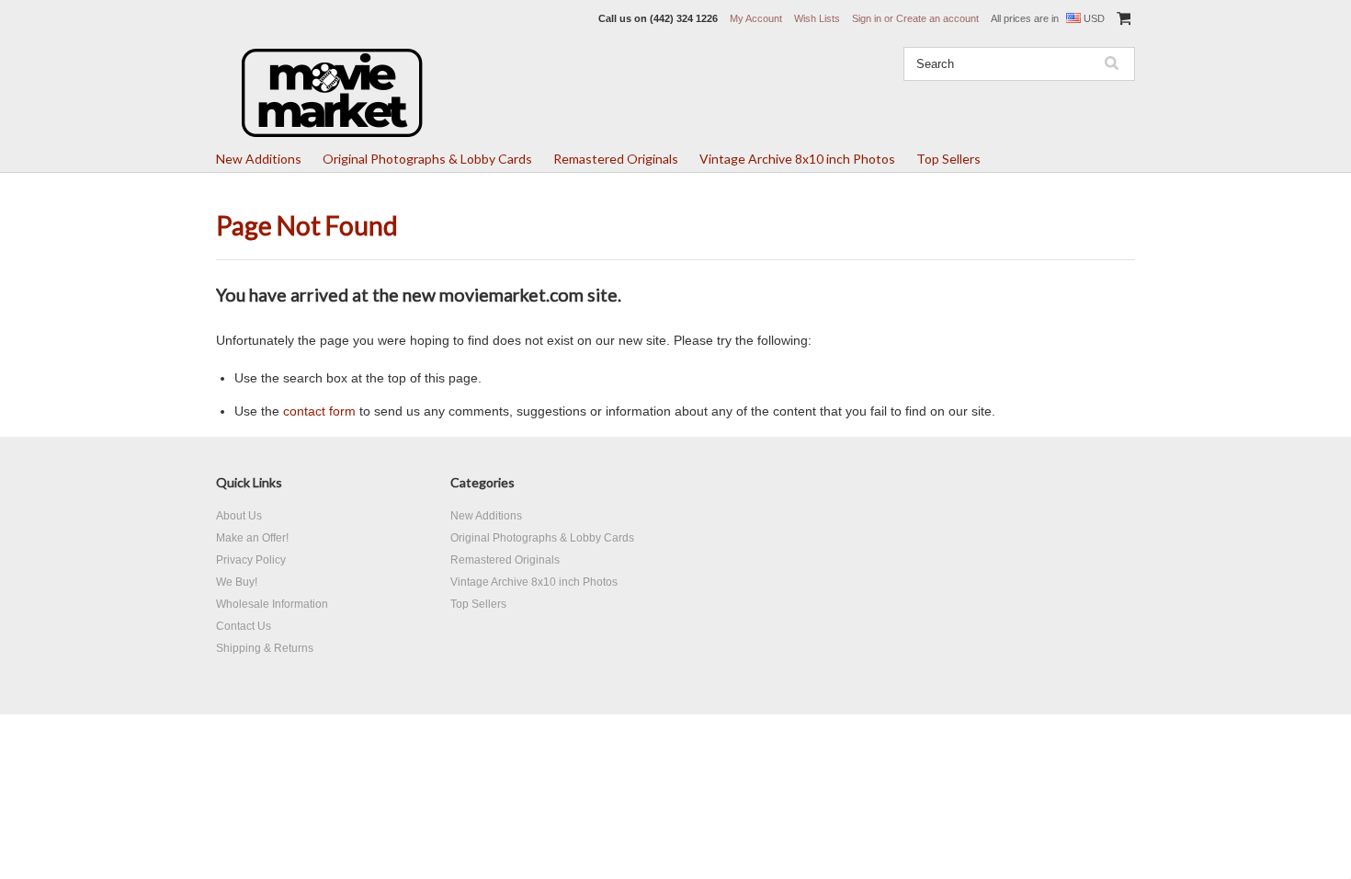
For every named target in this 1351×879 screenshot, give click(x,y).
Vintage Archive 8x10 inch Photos (797, 158)
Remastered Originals (615, 158)
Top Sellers (948, 158)
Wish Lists (817, 18)
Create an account (937, 18)
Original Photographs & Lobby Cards (427, 158)
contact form (319, 411)
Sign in (866, 18)
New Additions (258, 158)
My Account (756, 18)
